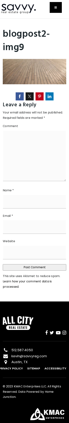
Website (9, 241)
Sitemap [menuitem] (33, 368)
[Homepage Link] (18, 8)
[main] (34, 160)
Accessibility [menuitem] (55, 368)
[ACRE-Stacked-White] (18, 323)
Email (8, 216)
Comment (10, 126)
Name (8, 190)
